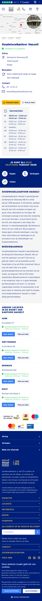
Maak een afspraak (10, 450)
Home (4, 38)
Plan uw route (23, 334)
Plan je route (30, 102)
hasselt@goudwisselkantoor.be (19, 92)
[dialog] (21, 581)
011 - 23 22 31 (12, 87)
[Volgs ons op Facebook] (29, 558)
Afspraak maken (12, 102)
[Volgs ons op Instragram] (34, 558)
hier (36, 232)
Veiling (5, 436)
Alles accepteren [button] (11, 591)
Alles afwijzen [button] (31, 591)
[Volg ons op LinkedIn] (39, 558)
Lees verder (22, 587)
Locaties (11, 38)
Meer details (8, 334)
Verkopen (6, 443)
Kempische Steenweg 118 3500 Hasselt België (17, 61)
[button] (21, 597)
